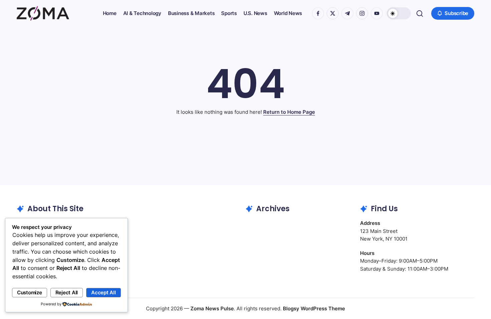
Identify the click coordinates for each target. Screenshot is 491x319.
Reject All (66, 292)
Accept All (103, 292)
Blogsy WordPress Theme (314, 308)
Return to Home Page (289, 112)
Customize (29, 292)
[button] (399, 13)
